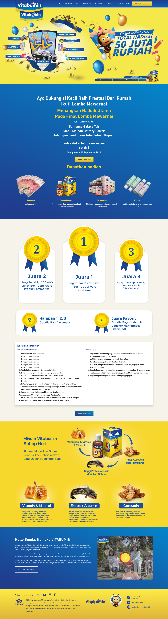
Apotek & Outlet (122, 4)
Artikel (17, 595)
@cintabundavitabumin (49, 370)
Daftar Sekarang (84, 159)
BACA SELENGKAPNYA (26, 569)
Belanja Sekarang (142, 4)
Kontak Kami (28, 595)
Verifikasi (99, 4)
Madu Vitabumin (72, 4)
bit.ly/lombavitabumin (56, 373)
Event (109, 4)
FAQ (37, 595)
